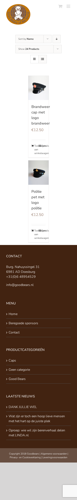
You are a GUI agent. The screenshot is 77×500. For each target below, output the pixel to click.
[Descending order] (57, 39)
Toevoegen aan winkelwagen (36, 149)
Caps (12, 360)
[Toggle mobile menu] (69, 6)
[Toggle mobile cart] (60, 6)
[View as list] (43, 59)
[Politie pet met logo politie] (38, 172)
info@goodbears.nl (20, 285)
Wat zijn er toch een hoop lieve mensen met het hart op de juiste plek (37, 418)
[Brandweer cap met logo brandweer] (38, 88)
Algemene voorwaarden (54, 453)
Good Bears (17, 379)
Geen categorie (19, 369)
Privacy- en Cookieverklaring (25, 457)
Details (43, 145)
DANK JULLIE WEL (23, 407)
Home (13, 314)
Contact (14, 332)
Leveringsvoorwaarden (55, 457)
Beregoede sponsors (23, 323)
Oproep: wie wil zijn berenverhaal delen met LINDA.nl (37, 433)
